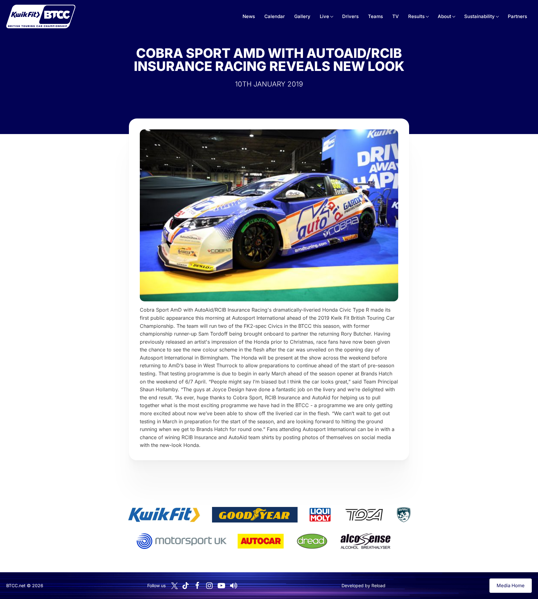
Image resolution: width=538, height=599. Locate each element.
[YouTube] (221, 585)
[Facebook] (197, 585)
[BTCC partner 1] (164, 514)
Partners (517, 16)
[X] (174, 586)
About (444, 16)
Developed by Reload (363, 585)
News (249, 16)
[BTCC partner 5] (403, 514)
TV (395, 16)
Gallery (302, 16)
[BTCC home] (40, 16)
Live (324, 16)
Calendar (274, 16)
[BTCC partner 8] (312, 541)
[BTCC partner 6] (182, 541)
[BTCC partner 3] (320, 514)
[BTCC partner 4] (364, 514)
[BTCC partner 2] (255, 514)
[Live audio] (233, 585)
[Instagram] (209, 585)
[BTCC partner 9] (365, 541)
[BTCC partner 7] (261, 541)
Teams (375, 16)
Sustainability (479, 16)
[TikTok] (185, 585)
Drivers (350, 16)
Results (416, 16)
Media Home (511, 585)
